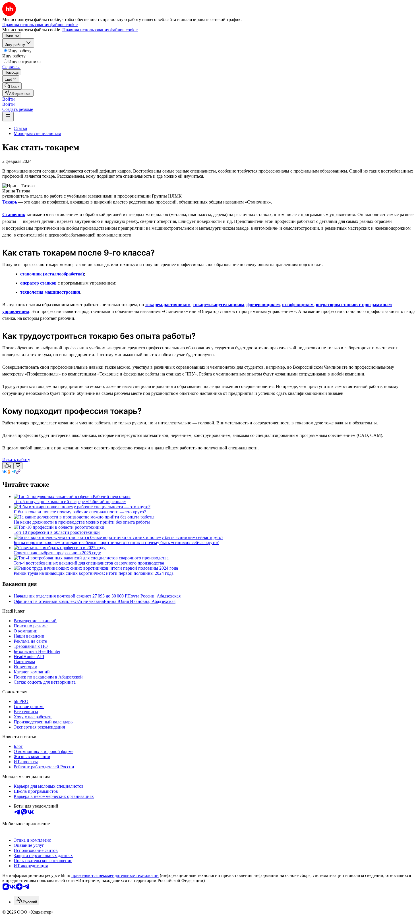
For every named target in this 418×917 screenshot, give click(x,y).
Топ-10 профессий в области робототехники (57, 532)
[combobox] (26, 900)
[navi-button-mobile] (8, 116)
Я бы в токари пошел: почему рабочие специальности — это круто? (80, 511)
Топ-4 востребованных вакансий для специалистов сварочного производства (89, 563)
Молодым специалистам (37, 133)
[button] (8, 99)
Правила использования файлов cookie (100, 29)
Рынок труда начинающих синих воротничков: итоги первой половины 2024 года (93, 573)
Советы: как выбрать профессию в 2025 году (57, 552)
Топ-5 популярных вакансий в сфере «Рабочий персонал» (70, 501)
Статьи (20, 128)
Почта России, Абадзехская (154, 596)
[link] (12, 86)
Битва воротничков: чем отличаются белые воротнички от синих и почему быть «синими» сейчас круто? (116, 542)
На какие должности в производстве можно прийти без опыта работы (82, 522)
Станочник (13, 214)
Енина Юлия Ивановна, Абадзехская (139, 601)
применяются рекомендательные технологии (115, 875)
